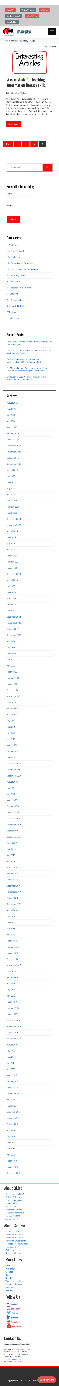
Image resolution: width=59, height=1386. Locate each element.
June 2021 (11, 727)
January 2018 (12, 953)
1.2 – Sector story (14, 257)
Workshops (10, 1268)
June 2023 (11, 592)
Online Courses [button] (27, 10)
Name (9, 193)
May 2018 (11, 928)
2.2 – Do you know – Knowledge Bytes (23, 269)
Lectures (9, 1271)
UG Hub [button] (44, 10)
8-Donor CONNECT (15, 306)
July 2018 (11, 916)
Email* (9, 205)
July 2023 (11, 586)
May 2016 (11, 1063)
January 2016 (12, 1087)
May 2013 (11, 1148)
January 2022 (13, 684)
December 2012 (13, 1173)
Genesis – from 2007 (14, 1194)
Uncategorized (13, 318)
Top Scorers (10, 1247)
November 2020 (14, 769)
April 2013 (11, 1154)
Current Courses (12, 1231)
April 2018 (11, 934)
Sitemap (9, 1290)
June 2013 (11, 1142)
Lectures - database (14, 1284)
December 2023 (14, 574)
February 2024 (13, 561)
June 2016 (11, 1057)
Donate (8, 1278)
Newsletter (10, 1287)
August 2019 (12, 843)
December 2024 (14, 519)
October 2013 (12, 1124)
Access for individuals (14, 1237)
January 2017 (12, 1014)
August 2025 (12, 470)
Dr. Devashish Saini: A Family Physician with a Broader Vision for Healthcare (26, 378)
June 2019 (11, 849)
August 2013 (12, 1130)
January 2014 (13, 1106)
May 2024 (11, 543)
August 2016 (12, 1044)
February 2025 (13, 506)
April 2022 (11, 665)
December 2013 (13, 1112)
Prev (8, 144)
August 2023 (12, 580)
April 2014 (11, 1099)
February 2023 (13, 604)
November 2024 (14, 525)
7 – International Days (16, 300)
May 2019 (11, 855)
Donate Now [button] (12, 22)
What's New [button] (32, 16)
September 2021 (14, 708)
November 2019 (14, 824)
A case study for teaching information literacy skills (26, 82)
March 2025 (12, 500)
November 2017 (14, 965)
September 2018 (14, 904)
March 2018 (12, 940)
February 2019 (13, 873)
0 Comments (50, 46)
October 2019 (13, 830)
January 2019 (12, 879)
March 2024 (12, 555)
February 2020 (13, 806)
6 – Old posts (12, 293)
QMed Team (11, 1203)
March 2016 (12, 1075)
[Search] (47, 167)
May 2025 (11, 488)
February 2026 (13, 433)
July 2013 (11, 1136)
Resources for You (13, 1253)
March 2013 (12, 1160)
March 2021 (12, 745)
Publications (10, 1206)
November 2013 (14, 1118)
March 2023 (12, 598)
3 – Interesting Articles (16, 275)
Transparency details (14, 1212)
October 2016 (13, 1032)
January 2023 (13, 610)
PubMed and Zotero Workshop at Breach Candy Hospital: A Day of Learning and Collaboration (27, 369)
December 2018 (14, 885)
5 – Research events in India (19, 287)
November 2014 (14, 1093)
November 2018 (14, 892)
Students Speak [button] (13, 16)
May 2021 (11, 733)
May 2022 (11, 659)
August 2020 (12, 782)
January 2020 (13, 812)
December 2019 (14, 818)
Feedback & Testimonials (16, 1243)
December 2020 (14, 763)
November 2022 (14, 623)
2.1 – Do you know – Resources (20, 263)
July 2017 (11, 989)
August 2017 (12, 983)
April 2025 (11, 494)
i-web (7, 1265)
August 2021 (12, 714)
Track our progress (13, 1200)
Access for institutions (15, 1234)
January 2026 (13, 439)
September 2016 (14, 1038)
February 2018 (13, 947)
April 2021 (11, 739)
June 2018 (11, 922)
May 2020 (11, 794)
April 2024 (11, 549)
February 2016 (13, 1081)
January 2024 (13, 568)
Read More (13, 124)
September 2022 (14, 635)
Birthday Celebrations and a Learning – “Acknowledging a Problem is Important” (24, 360)
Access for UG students (15, 1240)
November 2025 (14, 451)
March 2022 (12, 671)
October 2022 (13, 629)
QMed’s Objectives (13, 1197)
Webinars (9, 1250)
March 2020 (12, 800)
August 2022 (12, 641)
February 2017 (13, 1008)
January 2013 (12, 1167)
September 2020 (14, 775)
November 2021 (14, 696)
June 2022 (11, 653)
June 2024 (11, 537)
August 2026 (12, 403)
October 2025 (13, 458)
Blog (7, 1275)
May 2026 (11, 415)
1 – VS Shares (12, 245)
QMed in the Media (13, 1209)
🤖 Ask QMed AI (47, 1379)
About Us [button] (11, 10)
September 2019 (14, 837)
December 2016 (14, 1020)
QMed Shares (13, 312)
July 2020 (11, 788)
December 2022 (14, 617)
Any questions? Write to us (13, 1362)
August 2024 (12, 531)
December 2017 (14, 959)
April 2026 (11, 421)
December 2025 (14, 445)
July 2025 (11, 476)
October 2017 (13, 971)
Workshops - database (15, 1281)
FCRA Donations (12, 1215)
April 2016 (11, 1069)
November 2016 (14, 1026)
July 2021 (11, 720)
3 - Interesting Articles (17, 93)
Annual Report (11, 1219)
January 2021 (12, 757)
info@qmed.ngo (15, 1359)
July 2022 (11, 647)
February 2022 (13, 678)
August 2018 (12, 910)
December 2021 (13, 690)
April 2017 (11, 996)
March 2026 (12, 427)
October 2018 (13, 898)
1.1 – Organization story (17, 251)
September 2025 (14, 464)
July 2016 (11, 1050)
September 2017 (14, 977)
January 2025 (13, 513)
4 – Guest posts (13, 281)
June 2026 (11, 409)
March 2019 (12, 867)
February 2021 (13, 751)
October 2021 (12, 702)
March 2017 (12, 1002)
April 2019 (11, 861)
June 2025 (11, 482)
